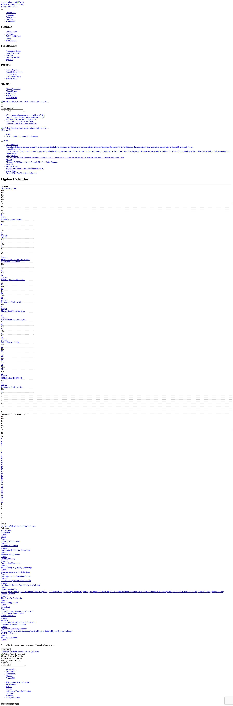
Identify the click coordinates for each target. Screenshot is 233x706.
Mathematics (112, 147)
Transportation (11, 40)
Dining (8, 38)
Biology (61, 592)
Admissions (10, 17)
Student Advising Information (40, 151)
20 (2, 333)
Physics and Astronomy (21, 631)
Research (9, 164)
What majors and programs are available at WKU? (25, 115)
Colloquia (68, 631)
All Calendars (6, 530)
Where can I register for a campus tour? (21, 119)
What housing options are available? (19, 122)
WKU (8, 134)
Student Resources (13, 149)
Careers (9, 689)
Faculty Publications (84, 158)
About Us (9, 160)
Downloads (6, 649)
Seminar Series (23, 622)
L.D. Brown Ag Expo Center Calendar (16, 581)
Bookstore (10, 34)
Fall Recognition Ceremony (213, 592)
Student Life (10, 21)
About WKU (11, 13)
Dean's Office (11, 171)
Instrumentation (25, 162)
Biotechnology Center (9, 602)
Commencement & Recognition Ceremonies (77, 151)
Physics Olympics (58, 631)
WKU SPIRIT (11, 98)
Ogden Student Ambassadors (212, 151)
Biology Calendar (8, 594)
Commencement (22, 169)
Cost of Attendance (13, 76)
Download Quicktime (30, 652)
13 (2, 289)
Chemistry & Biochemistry (40, 147)
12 (2, 284)
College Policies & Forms (49, 158)
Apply (3, 6)
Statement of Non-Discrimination (18, 691)
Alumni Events (11, 91)
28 (2, 374)
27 (2, 369)
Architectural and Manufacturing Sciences (17, 611)
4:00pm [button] (13, 310)
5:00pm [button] (15, 261)
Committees (96, 158)
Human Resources (13, 53)
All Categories (6, 592)
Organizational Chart (29, 173)
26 (2, 365)
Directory (9, 55)
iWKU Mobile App (13, 36)
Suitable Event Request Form (112, 158)
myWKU (9, 60)
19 (2, 329)
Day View (5, 526)
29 (2, 382)
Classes (21, 613)
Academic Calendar (13, 51)
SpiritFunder (10, 95)
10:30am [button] (4, 236)
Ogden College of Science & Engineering (22, 136)
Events (13, 169)
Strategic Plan (36, 162)
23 (2, 351)
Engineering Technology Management (15, 550)
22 (2, 347)
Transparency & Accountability (18, 682)
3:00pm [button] (12, 218)
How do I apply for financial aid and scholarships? (25, 117)
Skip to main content (9, 2)
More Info (14, 6)
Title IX (9, 687)
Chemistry (68, 592)
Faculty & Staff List (31, 158)
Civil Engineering (8, 559)
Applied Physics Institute (10, 541)
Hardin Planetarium (8, 616)
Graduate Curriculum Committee (13, 624)
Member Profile (12, 79)
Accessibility (11, 684)
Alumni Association (13, 89)
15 (2, 298)
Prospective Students (102, 151)
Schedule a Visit (166, 151)
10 (2, 271)
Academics (10, 15)
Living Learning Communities (17, 151)
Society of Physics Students (40, 631)
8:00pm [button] (10, 341)
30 (2, 391)
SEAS (3, 537)
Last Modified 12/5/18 (10, 704)
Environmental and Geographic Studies (16, 576)
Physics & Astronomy (125, 147)
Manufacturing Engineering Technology (16, 568)
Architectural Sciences (9, 546)
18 (2, 324)
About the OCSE (12, 162)
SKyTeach (189, 147)
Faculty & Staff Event (175, 592)
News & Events (12, 167)
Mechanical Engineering (10, 554)
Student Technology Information (147, 151)
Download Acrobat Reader (11, 652)
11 (2, 275)
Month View (23, 526)
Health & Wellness (13, 57)
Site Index (10, 695)
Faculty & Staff (12, 156)
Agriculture (10, 147)
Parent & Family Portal (14, 72)
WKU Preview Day (35, 169)
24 (2, 356)
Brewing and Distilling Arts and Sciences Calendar (20, 585)
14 (2, 293)
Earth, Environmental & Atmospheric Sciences (123, 592)
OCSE (5, 140)
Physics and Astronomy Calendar (13, 629)
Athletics (9, 19)
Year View (32, 526)
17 (2, 315)
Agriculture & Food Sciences (29, 592)
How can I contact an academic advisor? (21, 124)
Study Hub (56, 151)
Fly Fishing (5, 607)
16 (2, 306)
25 (2, 360)
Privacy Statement (13, 698)
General (4, 535)
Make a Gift (10, 93)
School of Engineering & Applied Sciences (168, 147)
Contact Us (10, 693)
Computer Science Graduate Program (15, 572)
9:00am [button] (13, 278)
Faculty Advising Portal (15, 158)
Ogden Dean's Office (9, 589)
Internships (197, 151)
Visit (8, 6)
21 (2, 338)
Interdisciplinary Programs (98, 147)
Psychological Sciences (143, 147)
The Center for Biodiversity (11, 598)
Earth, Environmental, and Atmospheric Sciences (69, 147)
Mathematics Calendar (9, 637)
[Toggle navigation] (2, 141)
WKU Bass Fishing (8, 633)
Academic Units (12, 145)
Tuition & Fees (177, 151)
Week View (13, 526)
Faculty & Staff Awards (68, 158)
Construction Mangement (10, 563)
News (8, 169)
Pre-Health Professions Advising (122, 151)
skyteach (4, 620)
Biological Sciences (22, 147)
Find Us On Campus (49, 162)
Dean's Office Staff (13, 173)
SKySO (15, 622)
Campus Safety (11, 32)
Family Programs (12, 70)
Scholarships (188, 151)
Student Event (189, 592)
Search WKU (7, 108)
